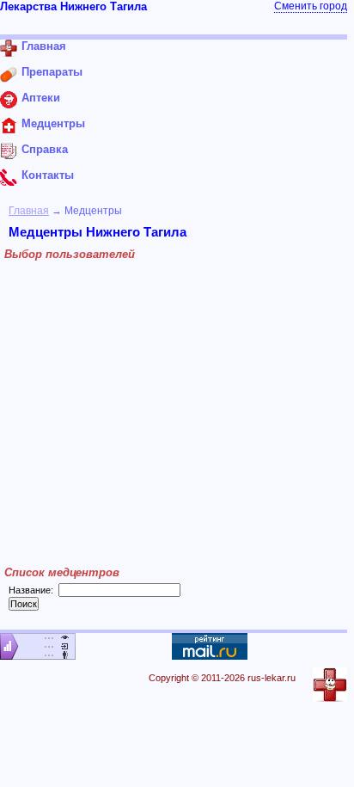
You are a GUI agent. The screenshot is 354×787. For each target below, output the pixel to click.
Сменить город (310, 6)
